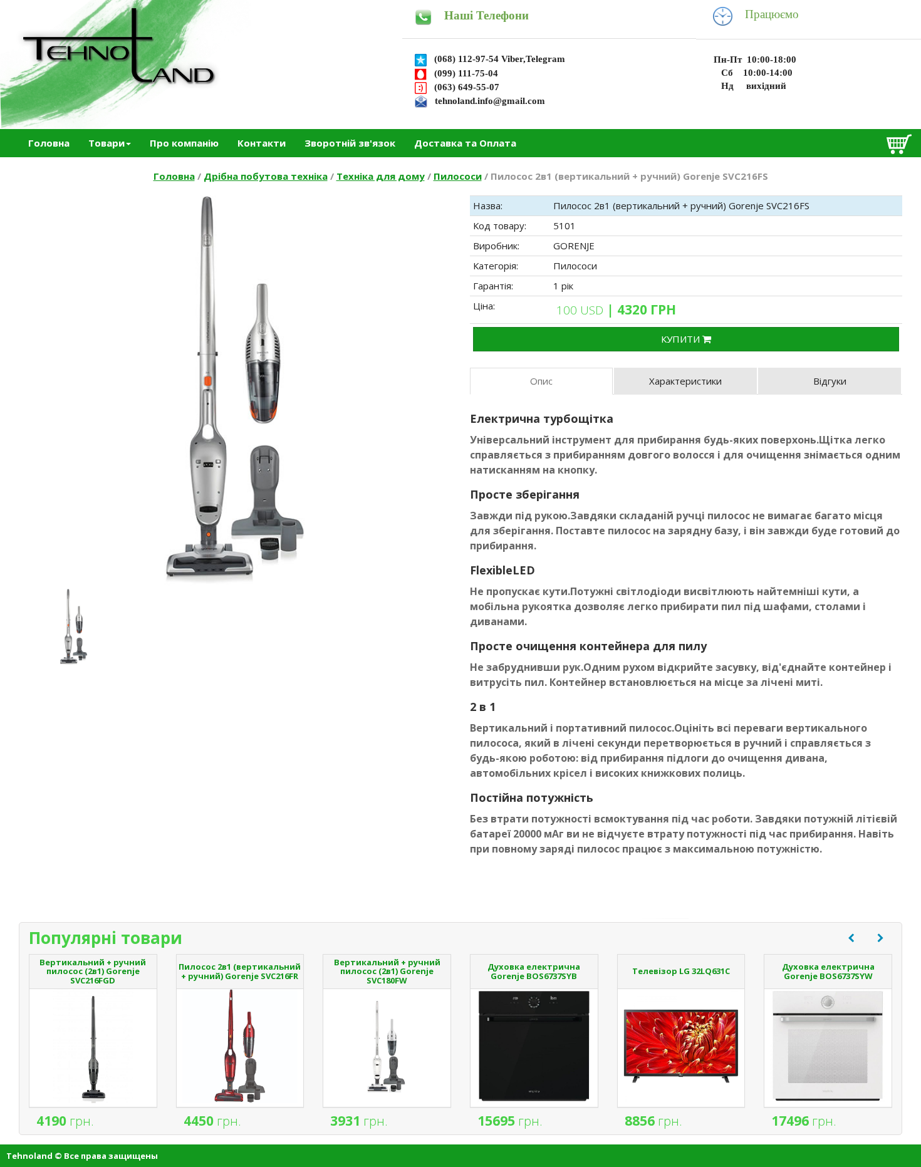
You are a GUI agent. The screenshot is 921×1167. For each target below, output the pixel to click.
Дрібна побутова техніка (266, 176)
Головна (49, 143)
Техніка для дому (380, 176)
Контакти (261, 143)
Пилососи (458, 176)
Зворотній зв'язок (349, 143)
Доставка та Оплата (465, 143)
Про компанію (184, 143)
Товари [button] (106, 143)
